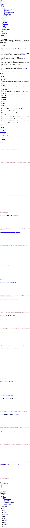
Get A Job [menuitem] (2, 508)
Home (2, 5)
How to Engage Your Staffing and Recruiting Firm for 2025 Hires (10, 408)
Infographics (4, 32)
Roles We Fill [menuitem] (4, 498)
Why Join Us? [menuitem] (4, 515)
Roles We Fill (4, 8)
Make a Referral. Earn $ (3, 132)
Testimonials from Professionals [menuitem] (6, 519)
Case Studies (4, 17)
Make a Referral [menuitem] (5, 520)
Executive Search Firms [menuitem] (5, 514)
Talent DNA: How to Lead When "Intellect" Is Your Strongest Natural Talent (12, 275)
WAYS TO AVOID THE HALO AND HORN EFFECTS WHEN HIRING (11, 309)
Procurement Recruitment (7, 11)
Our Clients (4, 27)
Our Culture (4, 21)
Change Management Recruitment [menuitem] (8, 503)
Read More (1, 164)
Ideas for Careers (5, 33)
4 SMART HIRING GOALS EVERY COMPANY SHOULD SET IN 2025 (11, 342)
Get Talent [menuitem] (2, 496)
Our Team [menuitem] (4, 518)
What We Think (3, 139)
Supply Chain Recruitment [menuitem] (7, 501)
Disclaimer (5, 483)
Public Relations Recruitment (7, 14)
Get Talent (2, 6)
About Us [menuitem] (2, 513)
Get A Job (2, 18)
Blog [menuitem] (2, 521)
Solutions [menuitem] (4, 516)
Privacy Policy (1, 483)
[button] (2, 4)
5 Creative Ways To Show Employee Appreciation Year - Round (10, 391)
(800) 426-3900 (4, 493)
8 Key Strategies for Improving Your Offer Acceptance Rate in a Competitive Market (13, 159)
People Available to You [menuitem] (5, 506)
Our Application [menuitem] (5, 512)
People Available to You (5, 16)
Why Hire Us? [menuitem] (4, 497)
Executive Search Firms (5, 24)
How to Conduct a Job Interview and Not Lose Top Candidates (10, 325)
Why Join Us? (4, 25)
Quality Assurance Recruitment (8, 9)
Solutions (4, 7)
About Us (2, 23)
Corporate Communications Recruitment (9, 12)
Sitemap (8, 483)
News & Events (3, 138)
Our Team (4, 28)
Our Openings (4, 19)
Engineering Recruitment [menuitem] (7, 500)
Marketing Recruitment (7, 13)
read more (24, 48)
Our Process (4, 20)
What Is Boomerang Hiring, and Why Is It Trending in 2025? (9, 259)
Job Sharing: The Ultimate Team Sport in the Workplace (9, 208)
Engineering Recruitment (7, 10)
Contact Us (2, 35)
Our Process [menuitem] (4, 505)
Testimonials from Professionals (6, 29)
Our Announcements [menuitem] (5, 524)
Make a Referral (5, 30)
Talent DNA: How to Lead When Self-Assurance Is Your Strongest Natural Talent (13, 242)
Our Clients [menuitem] (4, 517)
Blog (2, 31)
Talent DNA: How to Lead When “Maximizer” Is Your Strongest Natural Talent (12, 192)
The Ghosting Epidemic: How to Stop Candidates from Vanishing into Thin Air (12, 424)
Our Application (5, 22)
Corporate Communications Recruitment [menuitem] (9, 502)
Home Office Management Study (7, 15)
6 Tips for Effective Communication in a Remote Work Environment (11, 292)
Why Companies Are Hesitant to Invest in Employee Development (10, 441)
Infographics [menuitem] (4, 522)
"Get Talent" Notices (3, 140)
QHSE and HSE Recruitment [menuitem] (7, 499)
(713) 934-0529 (3, 492)
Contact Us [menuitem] (2, 525)
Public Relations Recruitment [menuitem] (7, 504)
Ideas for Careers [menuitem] (5, 523)
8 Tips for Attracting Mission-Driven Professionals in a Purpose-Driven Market (12, 225)
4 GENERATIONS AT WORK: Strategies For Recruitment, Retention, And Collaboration (14, 474)
